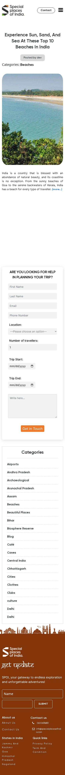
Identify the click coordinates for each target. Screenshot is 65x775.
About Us (9, 723)
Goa (5, 752)
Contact (46, 10)
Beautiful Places (18, 512)
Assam (12, 496)
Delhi (10, 608)
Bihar (10, 520)
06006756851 (43, 723)
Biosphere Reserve (20, 528)
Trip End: (15, 378)
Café (10, 544)
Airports (13, 464)
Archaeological (18, 480)
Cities (11, 576)
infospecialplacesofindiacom (48, 730)
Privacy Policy (42, 744)
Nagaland (9, 764)
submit (43, 704)
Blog (10, 536)
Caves (11, 552)
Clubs (11, 592)
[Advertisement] (32, 226)
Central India (16, 560)
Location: (15, 324)
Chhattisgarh (16, 568)
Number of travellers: (23, 340)
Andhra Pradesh (18, 472)
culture (12, 600)
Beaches (27, 65)
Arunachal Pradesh (20, 488)
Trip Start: (16, 359)
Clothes (12, 584)
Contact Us (10, 729)
